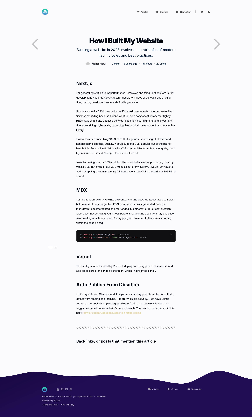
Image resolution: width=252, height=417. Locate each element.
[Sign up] (202, 12)
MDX (47, 200)
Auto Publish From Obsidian (56, 232)
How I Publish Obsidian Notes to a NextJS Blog (103, 349)
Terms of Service (50, 405)
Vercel (47, 216)
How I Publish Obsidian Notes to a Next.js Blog (112, 312)
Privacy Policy (67, 405)
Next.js (48, 184)
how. (103, 396)
